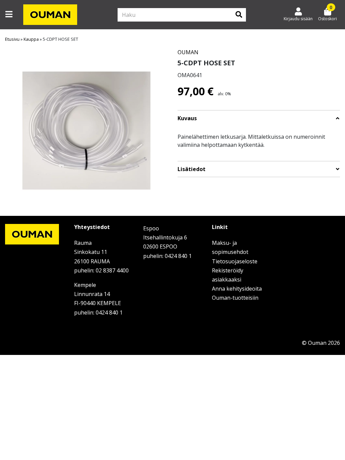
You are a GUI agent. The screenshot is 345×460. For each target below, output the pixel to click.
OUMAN (188, 52)
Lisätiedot (192, 169)
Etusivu (12, 39)
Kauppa (31, 39)
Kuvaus (187, 118)
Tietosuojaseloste (234, 261)
